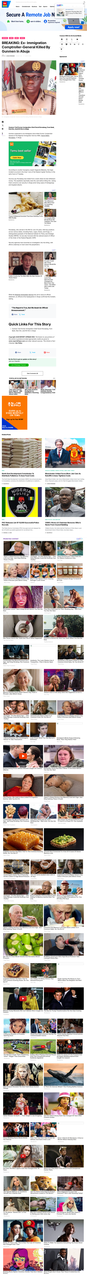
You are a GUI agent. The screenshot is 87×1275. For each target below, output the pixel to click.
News (16, 38)
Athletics (47, 470)
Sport (69, 470)
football (61, 470)
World (72, 470)
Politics (50, 519)
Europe (57, 470)
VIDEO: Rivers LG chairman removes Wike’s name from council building (63, 524)
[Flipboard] (66, 46)
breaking (5, 38)
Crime (11, 38)
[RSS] (70, 46)
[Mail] (83, 46)
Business (53, 470)
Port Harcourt (56, 519)
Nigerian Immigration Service (24, 295)
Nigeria (22, 38)
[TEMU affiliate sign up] (14, 412)
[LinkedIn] (74, 46)
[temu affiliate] (32, 153)
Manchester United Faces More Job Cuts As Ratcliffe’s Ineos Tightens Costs (63, 475)
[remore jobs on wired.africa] (43, 19)
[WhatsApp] (79, 46)
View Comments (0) (32, 373)
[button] (84, 2)
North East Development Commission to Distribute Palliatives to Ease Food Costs (18, 475)
